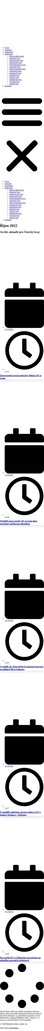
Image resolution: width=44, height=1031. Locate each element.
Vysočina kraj (14, 82)
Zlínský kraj (13, 84)
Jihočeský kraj (14, 58)
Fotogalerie (9, 52)
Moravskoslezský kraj (17, 69)
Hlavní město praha (16, 56)
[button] (22, 134)
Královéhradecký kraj (17, 65)
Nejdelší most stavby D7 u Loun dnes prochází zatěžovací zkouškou (18, 522)
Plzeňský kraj (14, 75)
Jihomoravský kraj (16, 60)
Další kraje (9, 54)
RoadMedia (14, 1028)
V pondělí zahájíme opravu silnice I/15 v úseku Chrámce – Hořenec (20, 813)
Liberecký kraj (14, 67)
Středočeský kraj (15, 80)
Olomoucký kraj (15, 71)
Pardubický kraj (15, 73)
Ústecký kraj (14, 77)
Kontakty (8, 86)
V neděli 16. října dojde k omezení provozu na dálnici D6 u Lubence (21, 668)
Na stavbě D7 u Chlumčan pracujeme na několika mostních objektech (20, 959)
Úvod (7, 48)
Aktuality (8, 50)
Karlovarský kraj (15, 63)
